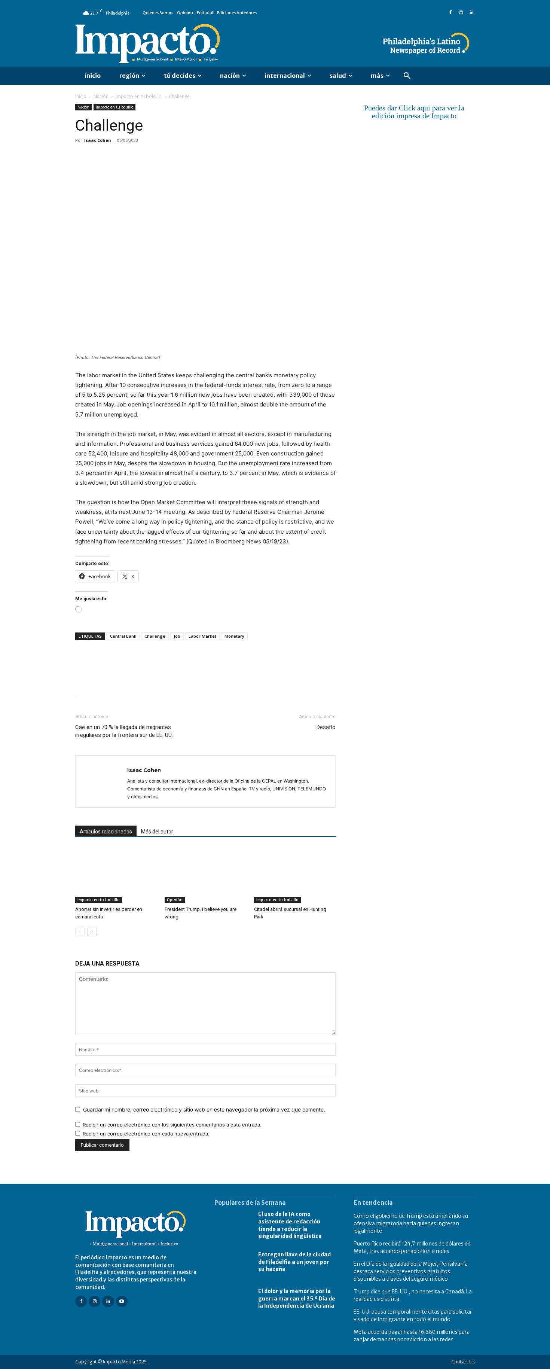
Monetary (234, 636)
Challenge (154, 636)
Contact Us (463, 1362)
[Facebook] (450, 12)
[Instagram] (461, 12)
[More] (169, 157)
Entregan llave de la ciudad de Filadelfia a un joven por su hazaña (294, 1261)
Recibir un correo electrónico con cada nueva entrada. (146, 1134)
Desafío (326, 727)
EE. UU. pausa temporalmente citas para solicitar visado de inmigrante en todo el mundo (413, 1315)
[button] (407, 76)
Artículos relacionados (106, 832)
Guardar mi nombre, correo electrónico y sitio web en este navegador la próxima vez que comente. (204, 1109)
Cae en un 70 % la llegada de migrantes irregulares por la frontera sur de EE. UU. (124, 731)
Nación (101, 96)
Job (177, 636)
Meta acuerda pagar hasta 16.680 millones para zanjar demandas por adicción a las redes (412, 1336)
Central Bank (123, 636)
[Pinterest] (117, 157)
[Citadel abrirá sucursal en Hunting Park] (295, 875)
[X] (99, 157)
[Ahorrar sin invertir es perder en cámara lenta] (116, 875)
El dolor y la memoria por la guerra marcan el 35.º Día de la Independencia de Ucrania (296, 1298)
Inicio (80, 96)
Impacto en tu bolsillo (139, 96)
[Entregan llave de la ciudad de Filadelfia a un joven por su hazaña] (232, 1262)
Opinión (175, 899)
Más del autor (157, 832)
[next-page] (92, 931)
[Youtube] (122, 1301)
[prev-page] (80, 931)
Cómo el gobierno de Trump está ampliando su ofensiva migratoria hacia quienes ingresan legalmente (411, 1223)
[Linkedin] (471, 12)
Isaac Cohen (97, 140)
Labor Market (202, 636)
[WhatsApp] (134, 157)
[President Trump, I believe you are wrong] (205, 875)
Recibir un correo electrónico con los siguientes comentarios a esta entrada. (172, 1125)
